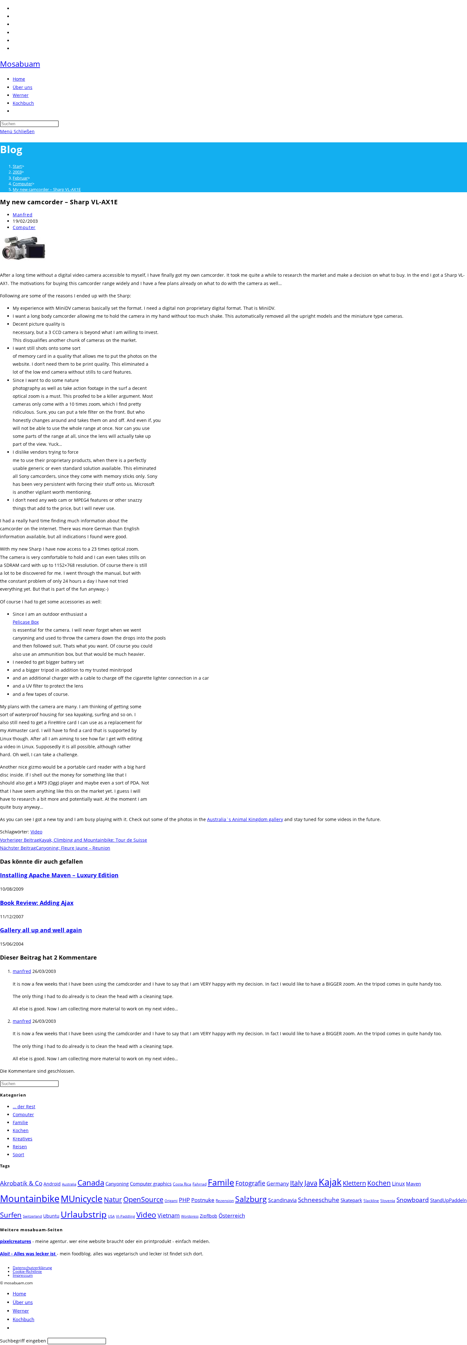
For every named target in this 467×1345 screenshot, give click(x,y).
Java (310, 1183)
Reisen (20, 1147)
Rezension (225, 1200)
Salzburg (251, 1198)
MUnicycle (82, 1198)
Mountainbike (29, 1198)
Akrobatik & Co (21, 1183)
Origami (171, 1201)
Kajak (330, 1182)
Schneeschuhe (318, 1200)
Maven (413, 1183)
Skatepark (351, 1200)
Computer (24, 227)
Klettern (354, 1183)
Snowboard (412, 1199)
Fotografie (250, 1183)
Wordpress (190, 1216)
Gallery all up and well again (41, 930)
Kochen (21, 1130)
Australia (69, 1184)
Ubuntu (51, 1216)
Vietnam (169, 1215)
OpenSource (143, 1199)
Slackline (371, 1200)
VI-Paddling (125, 1216)
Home (19, 1293)
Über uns (23, 1302)
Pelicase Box (26, 622)
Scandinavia (282, 1200)
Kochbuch (23, 1319)
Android (52, 1184)
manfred (22, 971)
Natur (113, 1199)
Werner (21, 1311)
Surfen (11, 1215)
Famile (221, 1182)
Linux (398, 1183)
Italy (296, 1183)
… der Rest (24, 1107)
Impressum (23, 1275)
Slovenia (387, 1200)
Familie (20, 1122)
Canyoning (117, 1183)
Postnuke (202, 1200)
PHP (184, 1200)
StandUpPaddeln (448, 1200)
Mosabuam (20, 63)
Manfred (22, 215)
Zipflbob (208, 1216)
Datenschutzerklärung (32, 1267)
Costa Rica (182, 1184)
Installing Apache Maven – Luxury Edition (59, 875)
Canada (91, 1182)
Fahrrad (199, 1184)
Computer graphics (151, 1183)
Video (36, 832)
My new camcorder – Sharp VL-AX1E (47, 189)
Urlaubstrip (84, 1214)
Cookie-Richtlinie (27, 1271)
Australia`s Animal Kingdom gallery (245, 819)
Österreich (232, 1215)
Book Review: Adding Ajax (36, 903)
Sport (18, 1154)
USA (111, 1216)
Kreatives (22, 1139)
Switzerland (32, 1216)
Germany (278, 1183)
